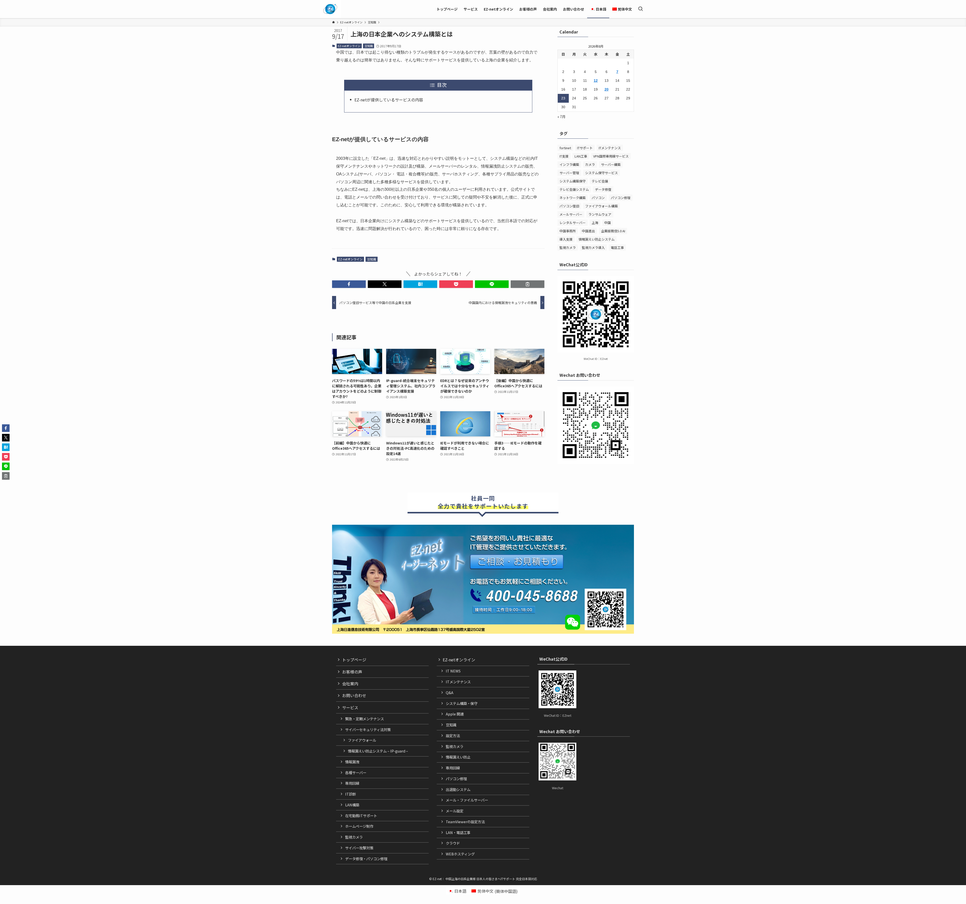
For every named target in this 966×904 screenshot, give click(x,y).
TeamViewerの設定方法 (465, 821)
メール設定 (454, 810)
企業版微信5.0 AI (613, 231)
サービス (350, 707)
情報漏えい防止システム (597, 239)
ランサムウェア (599, 214)
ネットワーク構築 (572, 197)
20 (607, 89)
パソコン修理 (620, 197)
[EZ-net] (330, 9)
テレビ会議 (600, 181)
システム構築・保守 (461, 703)
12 (596, 81)
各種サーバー (355, 772)
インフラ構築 (569, 164)
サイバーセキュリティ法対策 (368, 729)
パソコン (598, 197)
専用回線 (352, 783)
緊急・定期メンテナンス (364, 718)
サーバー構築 (611, 164)
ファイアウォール (362, 740)
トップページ (354, 660)
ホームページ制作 (359, 826)
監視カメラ (567, 247)
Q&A (449, 692)
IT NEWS (453, 670)
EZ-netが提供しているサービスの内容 (388, 100)
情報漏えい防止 (458, 757)
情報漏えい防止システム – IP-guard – (378, 751)
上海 (595, 222)
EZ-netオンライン (349, 46)
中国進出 (588, 231)
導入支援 (566, 239)
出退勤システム (458, 789)
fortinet (565, 147)
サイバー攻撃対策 (359, 847)
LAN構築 (352, 804)
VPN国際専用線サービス (611, 156)
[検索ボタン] (640, 9)
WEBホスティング (460, 853)
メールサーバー (570, 214)
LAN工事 (581, 156)
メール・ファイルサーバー (467, 800)
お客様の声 (352, 672)
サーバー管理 (569, 172)
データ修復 (603, 189)
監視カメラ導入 (593, 247)
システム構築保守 (572, 181)
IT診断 (350, 794)
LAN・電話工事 (458, 832)
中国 (607, 222)
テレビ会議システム (574, 189)
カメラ (590, 164)
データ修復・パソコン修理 (366, 858)
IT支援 (564, 156)
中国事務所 (567, 231)
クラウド (453, 843)
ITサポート (585, 147)
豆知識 (369, 46)
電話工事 (617, 247)
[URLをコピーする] (527, 284)
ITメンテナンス (610, 147)
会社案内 (350, 684)
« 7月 (561, 116)
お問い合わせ (354, 695)
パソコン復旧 (569, 206)
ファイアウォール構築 (601, 206)
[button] (349, 284)
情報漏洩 (352, 761)
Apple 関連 (455, 714)
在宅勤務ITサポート (361, 815)
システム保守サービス (601, 172)
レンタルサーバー (572, 222)
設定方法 (453, 735)
